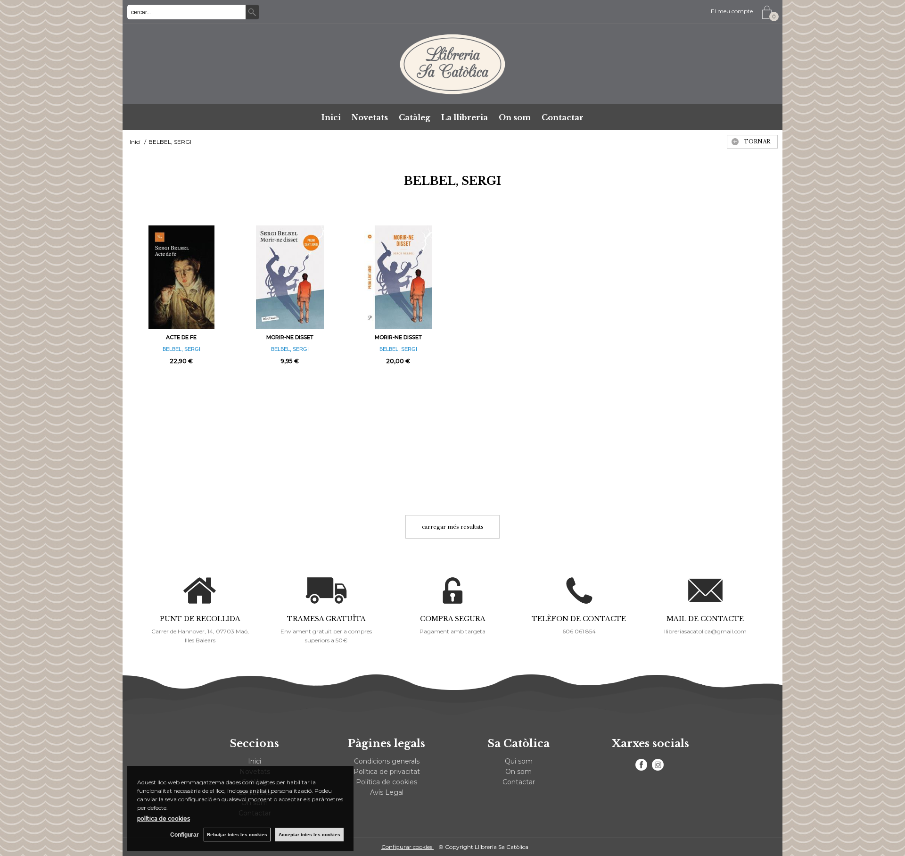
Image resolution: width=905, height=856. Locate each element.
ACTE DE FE (181, 337)
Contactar (563, 117)
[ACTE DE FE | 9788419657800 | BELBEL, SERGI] (181, 277)
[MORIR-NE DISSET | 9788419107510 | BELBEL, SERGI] (290, 277)
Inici (331, 117)
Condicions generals (387, 761)
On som (515, 117)
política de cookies (163, 818)
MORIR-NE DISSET (289, 337)
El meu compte (732, 11)
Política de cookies (386, 782)
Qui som (519, 761)
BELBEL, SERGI (181, 349)
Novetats (370, 117)
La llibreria (464, 117)
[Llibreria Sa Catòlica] (452, 64)
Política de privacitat (387, 771)
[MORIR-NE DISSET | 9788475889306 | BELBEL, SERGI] (398, 277)
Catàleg (414, 117)
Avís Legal (386, 792)
